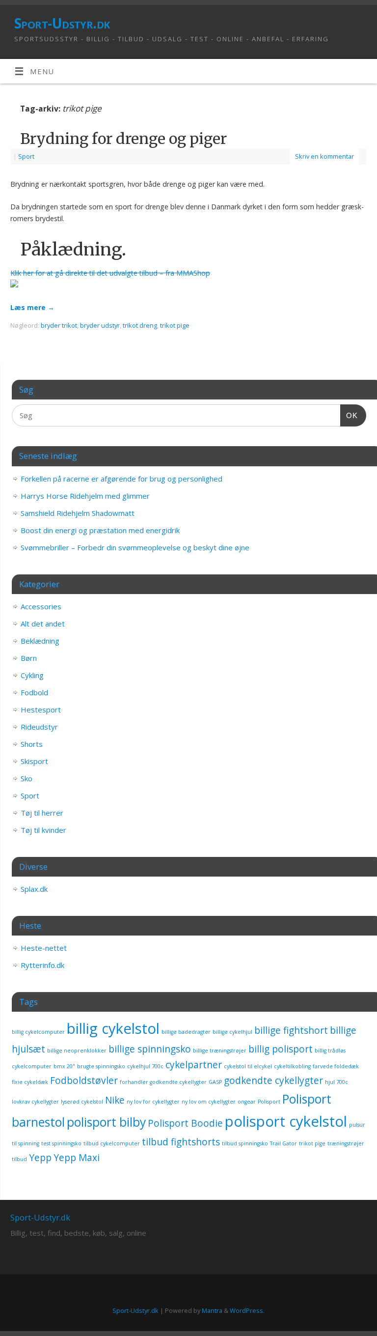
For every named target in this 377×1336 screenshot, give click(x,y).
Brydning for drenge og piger (123, 138)
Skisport (34, 761)
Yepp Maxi (77, 1157)
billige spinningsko (149, 1049)
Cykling (32, 675)
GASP (215, 1082)
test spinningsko (61, 1143)
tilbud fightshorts (181, 1142)
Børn (29, 658)
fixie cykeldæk (30, 1082)
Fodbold (34, 692)
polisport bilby (106, 1122)
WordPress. (247, 1310)
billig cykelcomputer (38, 1031)
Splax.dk (34, 889)
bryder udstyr (100, 325)
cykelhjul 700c (145, 1066)
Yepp (40, 1157)
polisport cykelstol (286, 1121)
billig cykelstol (113, 1028)
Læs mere (32, 307)
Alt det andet (43, 623)
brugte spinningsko (101, 1066)
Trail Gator (283, 1143)
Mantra (212, 1310)
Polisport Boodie (185, 1123)
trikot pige (174, 325)
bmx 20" (64, 1066)
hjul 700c (336, 1082)
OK (349, 415)
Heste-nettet (44, 948)
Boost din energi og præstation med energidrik (100, 530)
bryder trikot (59, 325)
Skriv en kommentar (324, 156)
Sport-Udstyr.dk (62, 23)
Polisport (269, 1101)
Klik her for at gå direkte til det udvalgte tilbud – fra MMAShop (110, 273)
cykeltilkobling (292, 1066)
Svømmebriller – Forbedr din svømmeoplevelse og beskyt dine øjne (135, 547)
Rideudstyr (39, 727)
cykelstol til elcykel (248, 1066)
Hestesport (41, 709)
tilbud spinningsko (245, 1143)
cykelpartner (193, 1064)
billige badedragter (186, 1031)
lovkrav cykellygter (35, 1101)
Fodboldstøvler (84, 1080)
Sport (26, 156)
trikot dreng (140, 325)
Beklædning (40, 641)
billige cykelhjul (232, 1031)
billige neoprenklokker (77, 1050)
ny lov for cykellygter (153, 1101)
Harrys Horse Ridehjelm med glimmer (85, 496)
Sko (26, 778)
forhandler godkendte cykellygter (163, 1082)
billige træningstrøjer (219, 1050)
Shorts (32, 744)
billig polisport (280, 1049)
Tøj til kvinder (43, 830)
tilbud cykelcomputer (111, 1143)
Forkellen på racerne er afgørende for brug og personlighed (121, 478)
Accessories (41, 606)
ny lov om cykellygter (209, 1101)
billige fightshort (291, 1030)
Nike (115, 1100)
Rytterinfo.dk (42, 965)
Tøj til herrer (42, 813)
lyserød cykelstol (82, 1101)
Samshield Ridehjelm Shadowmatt (78, 513)
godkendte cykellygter (273, 1080)
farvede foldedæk (336, 1066)
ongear (247, 1101)
